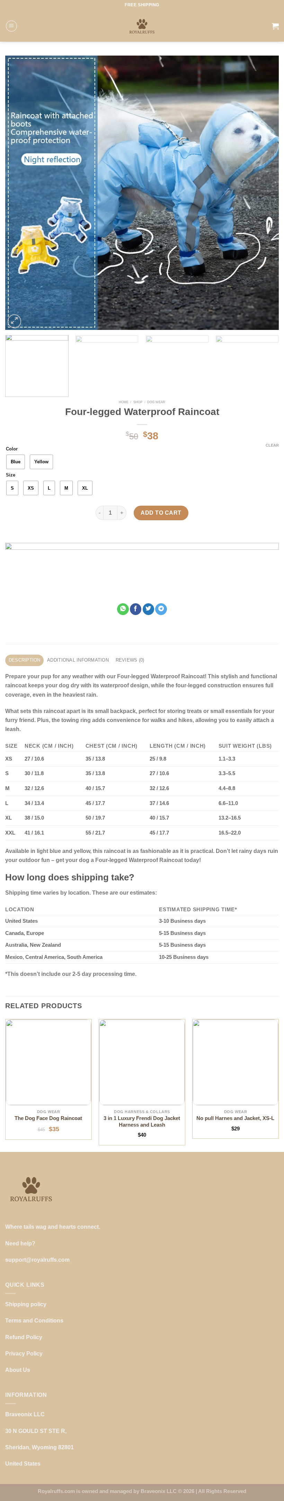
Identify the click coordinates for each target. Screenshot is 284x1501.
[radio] (16, 462)
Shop (137, 402)
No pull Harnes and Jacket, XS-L (235, 1118)
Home (123, 402)
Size (10, 475)
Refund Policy (23, 1337)
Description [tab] (25, 660)
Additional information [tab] (78, 660)
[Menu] (11, 26)
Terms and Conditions (34, 1320)
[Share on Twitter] (148, 609)
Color (12, 449)
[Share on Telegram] (161, 609)
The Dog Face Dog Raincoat (48, 1118)
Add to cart (161, 512)
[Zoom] (14, 321)
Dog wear (156, 402)
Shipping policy (25, 1304)
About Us (17, 1370)
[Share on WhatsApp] (123, 609)
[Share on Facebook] (136, 609)
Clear (272, 445)
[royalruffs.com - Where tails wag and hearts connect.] (142, 26)
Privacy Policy (24, 1353)
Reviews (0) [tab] (130, 660)
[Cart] (275, 26)
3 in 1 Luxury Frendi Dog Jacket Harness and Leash (142, 1122)
